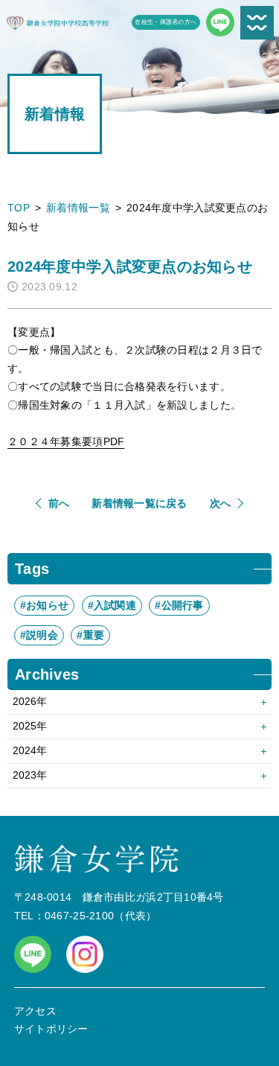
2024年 (30, 750)
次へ (220, 503)
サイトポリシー (51, 1029)
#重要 (90, 635)
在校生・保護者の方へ (165, 22)
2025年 (30, 726)
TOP (18, 208)
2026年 (30, 701)
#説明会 (39, 635)
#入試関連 (112, 605)
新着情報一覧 (78, 208)
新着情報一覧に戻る (139, 503)
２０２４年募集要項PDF (65, 441)
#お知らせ (44, 605)
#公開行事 (179, 605)
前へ (59, 503)
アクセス (35, 1011)
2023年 (30, 775)
